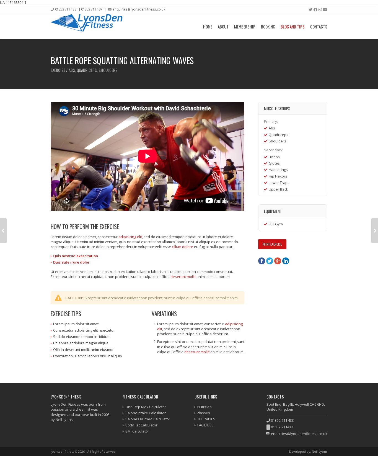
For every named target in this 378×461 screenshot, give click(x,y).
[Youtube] (325, 10)
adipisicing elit (130, 236)
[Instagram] (320, 10)
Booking (268, 27)
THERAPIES (206, 418)
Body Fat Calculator (141, 425)
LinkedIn (285, 260)
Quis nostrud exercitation (75, 255)
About (223, 27)
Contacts (318, 27)
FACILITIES (205, 425)
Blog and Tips (293, 27)
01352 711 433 (282, 420)
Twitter (269, 260)
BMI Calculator (137, 431)
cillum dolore (182, 246)
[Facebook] (315, 10)
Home (207, 27)
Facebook (261, 260)
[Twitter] (310, 10)
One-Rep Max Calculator (145, 406)
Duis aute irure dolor (71, 262)
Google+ (277, 260)
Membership (244, 27)
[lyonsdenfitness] (87, 26)
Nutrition (204, 406)
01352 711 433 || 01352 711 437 (78, 9)
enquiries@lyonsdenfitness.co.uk (139, 9)
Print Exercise (272, 244)
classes (203, 412)
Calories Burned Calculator (147, 418)
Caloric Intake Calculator (145, 412)
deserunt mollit (183, 276)
